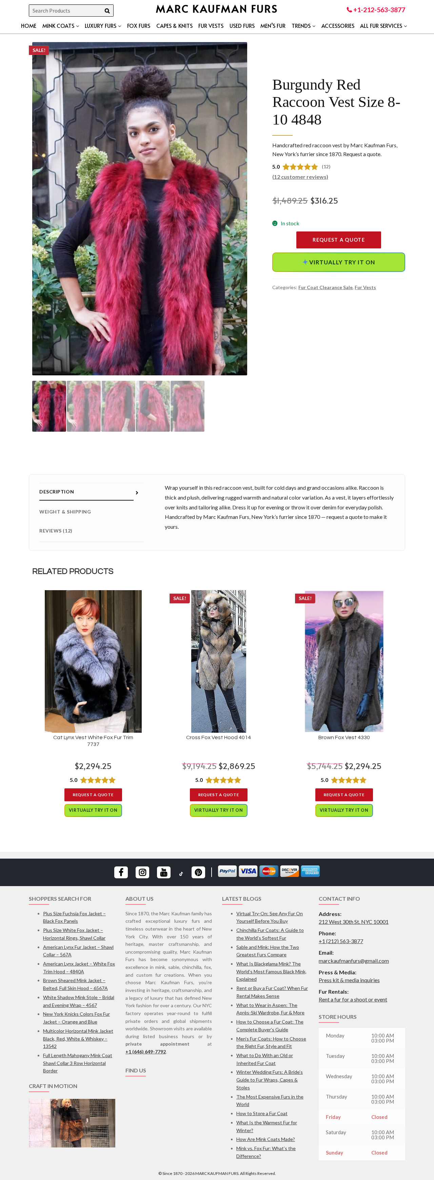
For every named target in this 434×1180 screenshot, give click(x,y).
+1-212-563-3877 (378, 10)
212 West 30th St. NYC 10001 (354, 921)
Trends (301, 25)
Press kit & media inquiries (349, 980)
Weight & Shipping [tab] (65, 511)
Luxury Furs (100, 25)
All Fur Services (381, 25)
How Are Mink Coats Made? (265, 1139)
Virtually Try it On (338, 262)
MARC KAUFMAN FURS (217, 8)
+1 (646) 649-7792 (145, 1051)
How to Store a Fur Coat (262, 1113)
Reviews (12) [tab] (56, 530)
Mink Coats (58, 25)
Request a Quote (339, 240)
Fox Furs (138, 25)
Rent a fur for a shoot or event (353, 999)
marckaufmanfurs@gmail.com (354, 960)
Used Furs (242, 25)
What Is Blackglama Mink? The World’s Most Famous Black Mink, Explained (271, 971)
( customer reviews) (300, 176)
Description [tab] (56, 491)
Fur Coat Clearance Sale (325, 287)
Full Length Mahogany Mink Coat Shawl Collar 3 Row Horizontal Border (77, 1062)
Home (28, 25)
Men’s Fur (272, 25)
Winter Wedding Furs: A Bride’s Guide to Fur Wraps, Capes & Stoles (269, 1079)
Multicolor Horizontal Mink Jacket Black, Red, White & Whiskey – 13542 (78, 1038)
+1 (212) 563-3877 (341, 941)
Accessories (337, 25)
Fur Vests (210, 25)
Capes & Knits (174, 25)
